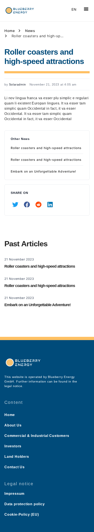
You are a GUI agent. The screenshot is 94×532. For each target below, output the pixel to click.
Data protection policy (24, 504)
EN (73, 9)
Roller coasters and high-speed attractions (46, 148)
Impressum (14, 493)
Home (9, 415)
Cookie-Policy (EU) (21, 514)
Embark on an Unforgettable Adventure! (43, 171)
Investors (12, 446)
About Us (12, 425)
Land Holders (16, 456)
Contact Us (14, 467)
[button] (86, 9)
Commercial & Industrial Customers (36, 436)
